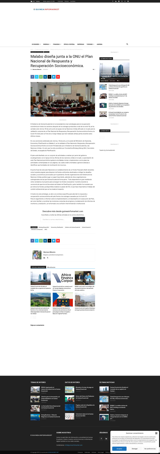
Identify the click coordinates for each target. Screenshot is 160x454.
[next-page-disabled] (103, 138)
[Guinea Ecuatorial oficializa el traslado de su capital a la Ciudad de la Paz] (41, 278)
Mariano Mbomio (37, 69)
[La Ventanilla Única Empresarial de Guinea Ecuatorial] (35, 408)
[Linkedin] (115, 1)
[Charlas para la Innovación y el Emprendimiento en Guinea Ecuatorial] (35, 399)
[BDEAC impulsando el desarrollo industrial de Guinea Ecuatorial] (35, 389)
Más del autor (51, 267)
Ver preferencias (150, 449)
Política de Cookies (110, 452)
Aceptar (119, 449)
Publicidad (60, 1)
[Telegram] (119, 1)
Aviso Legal (101, 452)
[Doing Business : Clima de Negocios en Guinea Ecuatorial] (35, 417)
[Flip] (58, 77)
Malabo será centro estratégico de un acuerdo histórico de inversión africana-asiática (84, 288)
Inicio (32, 49)
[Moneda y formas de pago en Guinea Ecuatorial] (69, 389)
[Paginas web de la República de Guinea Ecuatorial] (69, 407)
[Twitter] (122, 1)
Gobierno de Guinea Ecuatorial (72, 227)
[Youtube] (128, 1)
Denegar (135, 449)
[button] (156, 433)
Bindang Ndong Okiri (44, 227)
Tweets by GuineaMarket (107, 150)
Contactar (80, 452)
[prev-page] (32, 317)
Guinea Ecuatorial (86, 227)
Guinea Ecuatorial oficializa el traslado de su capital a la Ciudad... (119, 389)
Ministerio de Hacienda (36, 229)
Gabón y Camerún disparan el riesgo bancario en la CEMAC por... (119, 416)
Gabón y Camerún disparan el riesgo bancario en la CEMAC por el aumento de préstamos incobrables (119, 105)
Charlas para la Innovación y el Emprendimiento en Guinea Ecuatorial (50, 398)
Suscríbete (72, 1)
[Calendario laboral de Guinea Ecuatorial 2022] (69, 416)
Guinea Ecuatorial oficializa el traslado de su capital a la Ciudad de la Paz (41, 288)
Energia (46, 44)
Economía (35, 44)
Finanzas (56, 44)
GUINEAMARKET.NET (53, 452)
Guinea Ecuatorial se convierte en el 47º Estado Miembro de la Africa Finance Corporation (62, 288)
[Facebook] (112, 1)
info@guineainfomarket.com (73, 445)
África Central (69, 44)
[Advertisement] (80, 28)
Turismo (90, 44)
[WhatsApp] (125, 1)
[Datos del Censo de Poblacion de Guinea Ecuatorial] (69, 398)
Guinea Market (104, 80)
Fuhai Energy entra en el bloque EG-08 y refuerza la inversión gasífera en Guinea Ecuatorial (119, 86)
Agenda (99, 44)
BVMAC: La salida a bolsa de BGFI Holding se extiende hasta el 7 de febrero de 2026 (118, 96)
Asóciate (94, 452)
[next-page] (35, 317)
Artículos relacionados (38, 267)
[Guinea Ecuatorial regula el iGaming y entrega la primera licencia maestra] (85, 300)
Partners (67, 1)
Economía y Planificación (57, 227)
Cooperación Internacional (42, 49)
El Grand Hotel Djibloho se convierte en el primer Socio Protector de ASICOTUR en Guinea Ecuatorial (119, 114)
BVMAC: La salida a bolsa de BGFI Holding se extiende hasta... (118, 407)
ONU (46, 229)
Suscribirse (79, 219)
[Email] (49, 77)
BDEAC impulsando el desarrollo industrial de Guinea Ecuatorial (50, 389)
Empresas (80, 44)
